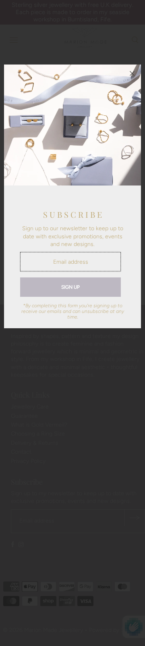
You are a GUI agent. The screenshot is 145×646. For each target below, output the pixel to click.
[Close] (132, 73)
